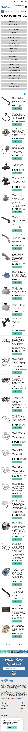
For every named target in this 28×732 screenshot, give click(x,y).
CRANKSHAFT (14, 32)
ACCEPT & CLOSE (12, 727)
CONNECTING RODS (14, 29)
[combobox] (15, 11)
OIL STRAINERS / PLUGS (14, 67)
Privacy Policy (10, 694)
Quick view (17, 108)
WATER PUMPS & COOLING (14, 89)
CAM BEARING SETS (14, 21)
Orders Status (4, 705)
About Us (23, 708)
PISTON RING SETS (14, 73)
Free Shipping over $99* (6, 1)
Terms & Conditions (17, 694)
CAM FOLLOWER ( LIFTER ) (14, 24)
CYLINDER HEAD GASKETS (14, 37)
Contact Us (23, 710)
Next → (20, 644)
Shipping (23, 705)
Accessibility (24, 711)
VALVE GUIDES (14, 83)
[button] (25, 94)
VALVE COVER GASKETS (14, 81)
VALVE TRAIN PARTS (14, 86)
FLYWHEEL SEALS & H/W (14, 51)
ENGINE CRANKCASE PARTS (14, 43)
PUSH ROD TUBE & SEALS (14, 75)
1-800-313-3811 (18, 2)
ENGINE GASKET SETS (14, 46)
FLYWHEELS (14, 54)
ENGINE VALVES (14, 48)
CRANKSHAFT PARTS (14, 35)
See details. (17, 724)
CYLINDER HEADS (14, 40)
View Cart (3, 703)
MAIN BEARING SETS (14, 56)
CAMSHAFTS (14, 27)
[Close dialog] (22, 719)
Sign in (22, 8)
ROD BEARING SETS (14, 78)
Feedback (3, 708)
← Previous (7, 644)
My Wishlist (3, 707)
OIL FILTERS (14, 62)
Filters (19, 94)
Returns (23, 707)
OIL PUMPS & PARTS (14, 64)
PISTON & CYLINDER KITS (14, 70)
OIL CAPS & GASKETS (14, 59)
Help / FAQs (24, 703)
